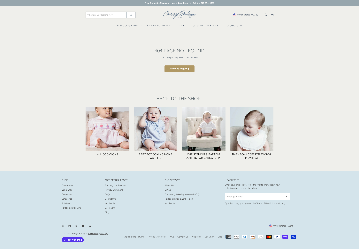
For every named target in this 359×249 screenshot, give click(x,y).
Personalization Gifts (71, 207)
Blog (107, 212)
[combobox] (106, 15)
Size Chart (110, 207)
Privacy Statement (114, 189)
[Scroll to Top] (354, 234)
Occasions (67, 194)
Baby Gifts (67, 189)
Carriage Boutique (78, 233)
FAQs (107, 194)
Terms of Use (262, 203)
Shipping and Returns (115, 185)
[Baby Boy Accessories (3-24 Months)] (252, 129)
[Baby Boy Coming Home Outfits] (156, 129)
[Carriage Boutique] (179, 15)
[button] (272, 15)
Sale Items (67, 203)
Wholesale (110, 203)
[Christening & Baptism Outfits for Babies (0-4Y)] (203, 129)
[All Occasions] (107, 129)
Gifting (168, 189)
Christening (67, 185)
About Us (169, 185)
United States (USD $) (247, 14)
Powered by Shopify (98, 233)
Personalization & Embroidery (179, 198)
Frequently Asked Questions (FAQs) (182, 194)
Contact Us (110, 198)
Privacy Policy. (278, 203)
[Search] (130, 15)
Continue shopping (179, 68)
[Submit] (286, 196)
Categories (67, 198)
